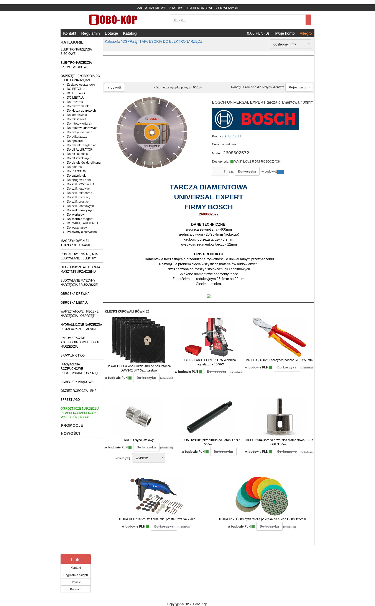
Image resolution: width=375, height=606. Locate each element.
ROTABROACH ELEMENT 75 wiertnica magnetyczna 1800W (209, 362)
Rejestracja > (299, 87)
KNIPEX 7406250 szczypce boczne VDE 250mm (279, 360)
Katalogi (130, 33)
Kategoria (112, 41)
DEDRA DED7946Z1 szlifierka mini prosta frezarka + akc (156, 519)
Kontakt (69, 33)
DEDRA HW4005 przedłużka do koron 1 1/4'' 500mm (209, 442)
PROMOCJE (72, 425)
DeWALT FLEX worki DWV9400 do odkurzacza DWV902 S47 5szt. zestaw (139, 368)
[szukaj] (308, 20)
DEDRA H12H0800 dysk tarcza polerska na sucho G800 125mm (262, 519)
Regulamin (90, 33)
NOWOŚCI (70, 433)
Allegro (306, 33)
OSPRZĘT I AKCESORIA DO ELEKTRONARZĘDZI (162, 41)
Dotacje (111, 33)
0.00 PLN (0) (258, 33)
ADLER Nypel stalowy (139, 440)
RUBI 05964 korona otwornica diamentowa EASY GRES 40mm (279, 442)
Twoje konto (284, 33)
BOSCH (234, 136)
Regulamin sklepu (75, 575)
